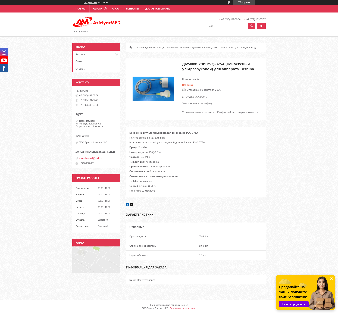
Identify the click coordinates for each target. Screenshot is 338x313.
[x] (131, 205)
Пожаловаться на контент (183, 308)
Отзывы (80, 68)
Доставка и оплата (157, 8)
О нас (116, 8)
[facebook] (127, 205)
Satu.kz (184, 305)
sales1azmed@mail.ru (90, 158)
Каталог (98, 8)
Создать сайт (90, 2)
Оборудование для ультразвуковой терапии (164, 47)
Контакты (132, 8)
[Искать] (251, 26)
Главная (81, 8)
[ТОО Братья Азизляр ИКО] (96, 21)
